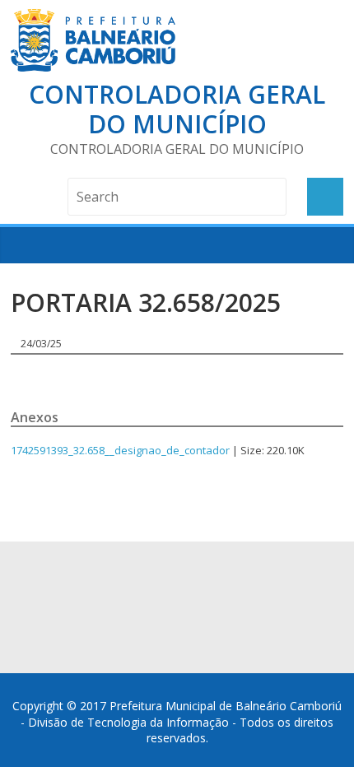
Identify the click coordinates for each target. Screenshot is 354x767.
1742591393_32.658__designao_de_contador (120, 450)
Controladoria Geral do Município (177, 109)
